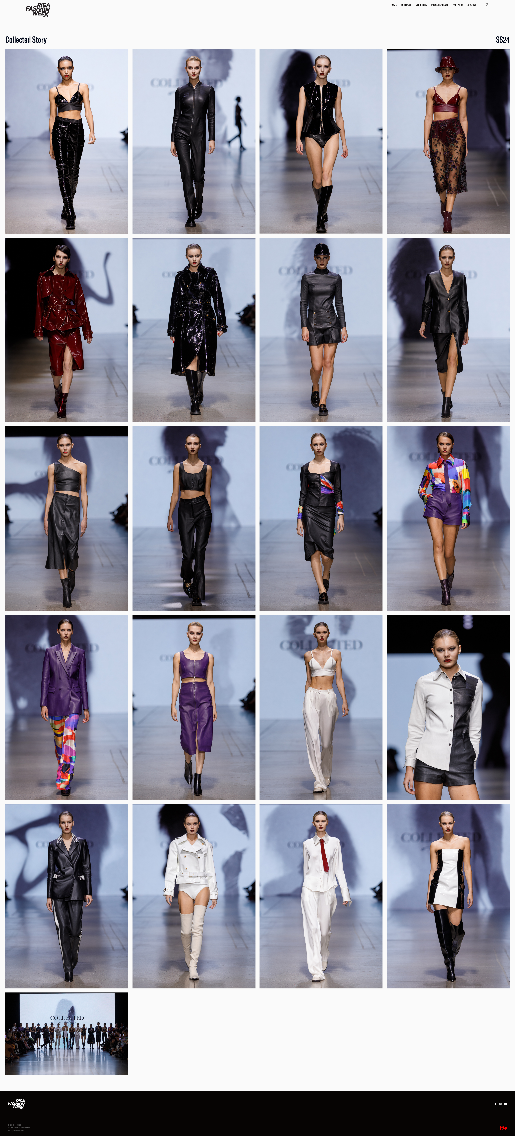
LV (486, 4)
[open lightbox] (66, 141)
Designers (421, 5)
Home (394, 5)
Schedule (406, 5)
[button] (473, 4)
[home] (38, 9)
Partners (458, 5)
